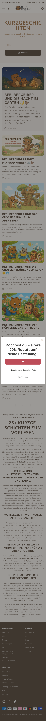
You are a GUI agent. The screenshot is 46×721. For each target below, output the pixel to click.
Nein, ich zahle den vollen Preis (23, 370)
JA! (23, 361)
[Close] (42, 339)
